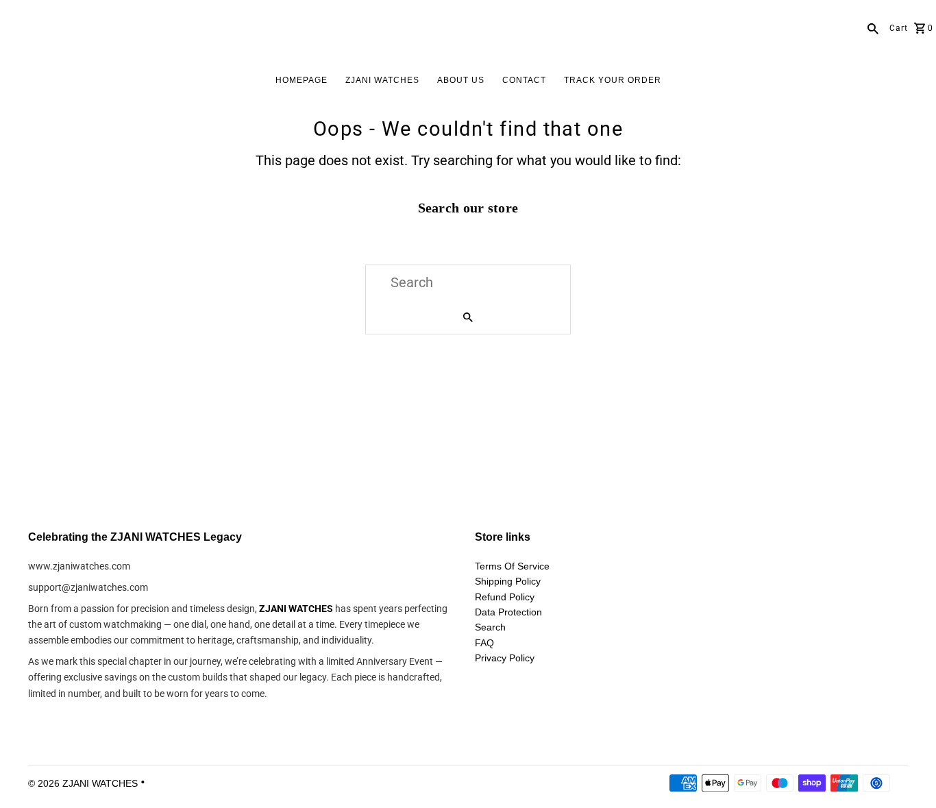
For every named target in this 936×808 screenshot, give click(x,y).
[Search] (873, 27)
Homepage (301, 80)
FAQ (484, 642)
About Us (460, 80)
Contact (524, 80)
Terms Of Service (512, 566)
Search (490, 627)
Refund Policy (504, 596)
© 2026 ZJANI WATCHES (84, 783)
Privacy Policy (504, 657)
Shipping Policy (508, 581)
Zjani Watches (382, 80)
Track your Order (612, 80)
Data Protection (508, 612)
